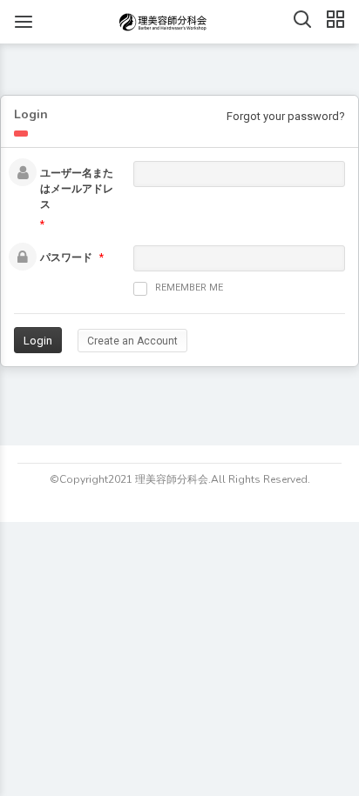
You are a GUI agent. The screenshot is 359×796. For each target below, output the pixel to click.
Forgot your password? (286, 116)
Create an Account (132, 341)
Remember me (189, 287)
